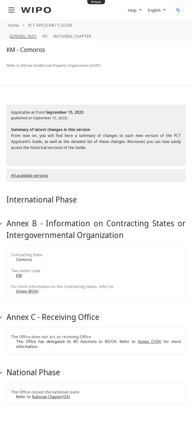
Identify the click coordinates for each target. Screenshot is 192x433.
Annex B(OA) (27, 291)
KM (19, 275)
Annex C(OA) (149, 341)
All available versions (29, 175)
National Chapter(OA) (51, 397)
